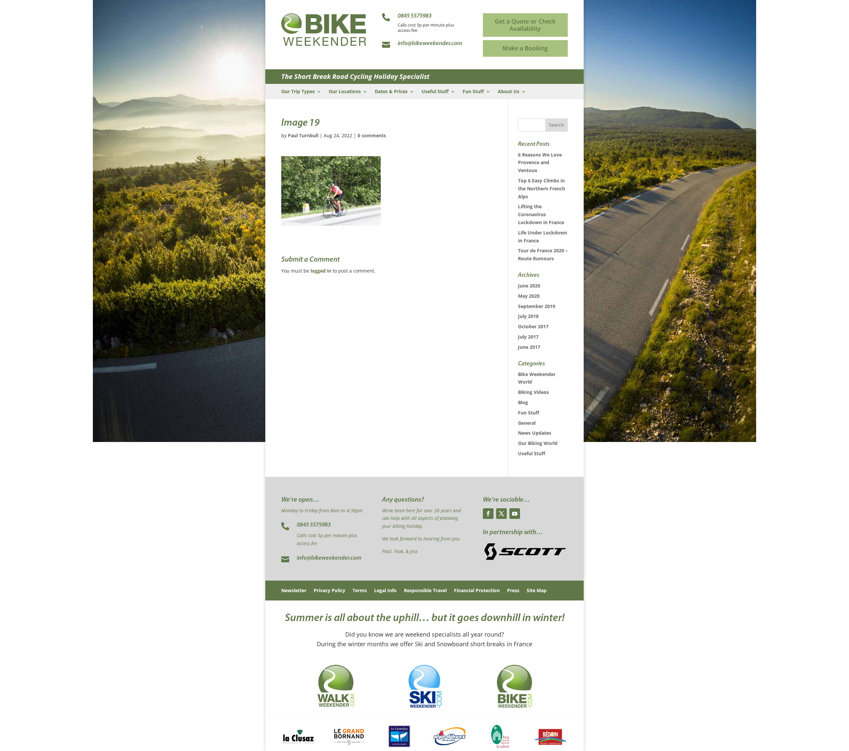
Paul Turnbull (303, 135)
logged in (320, 271)
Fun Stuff (473, 91)
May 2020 (529, 296)
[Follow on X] (501, 513)
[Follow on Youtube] (514, 513)
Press (513, 591)
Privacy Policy (329, 591)
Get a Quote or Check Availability (525, 24)
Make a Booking (525, 48)
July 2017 (528, 337)
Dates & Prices (391, 91)
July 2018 (528, 316)
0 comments (372, 135)
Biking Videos (533, 392)
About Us (508, 91)
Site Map (537, 591)
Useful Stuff (435, 91)
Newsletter (293, 591)
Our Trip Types (298, 91)
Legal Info (385, 591)
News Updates (534, 433)
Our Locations (345, 91)
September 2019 (536, 306)
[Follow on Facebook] (488, 513)
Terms (360, 591)
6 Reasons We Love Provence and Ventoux (540, 163)
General (527, 423)
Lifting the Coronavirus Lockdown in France (541, 214)
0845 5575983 (314, 525)
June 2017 (529, 347)
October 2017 (533, 326)
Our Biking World (537, 443)
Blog (523, 402)
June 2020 (529, 285)
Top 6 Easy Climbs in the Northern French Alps (541, 188)
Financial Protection (477, 591)
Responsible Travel (425, 591)
